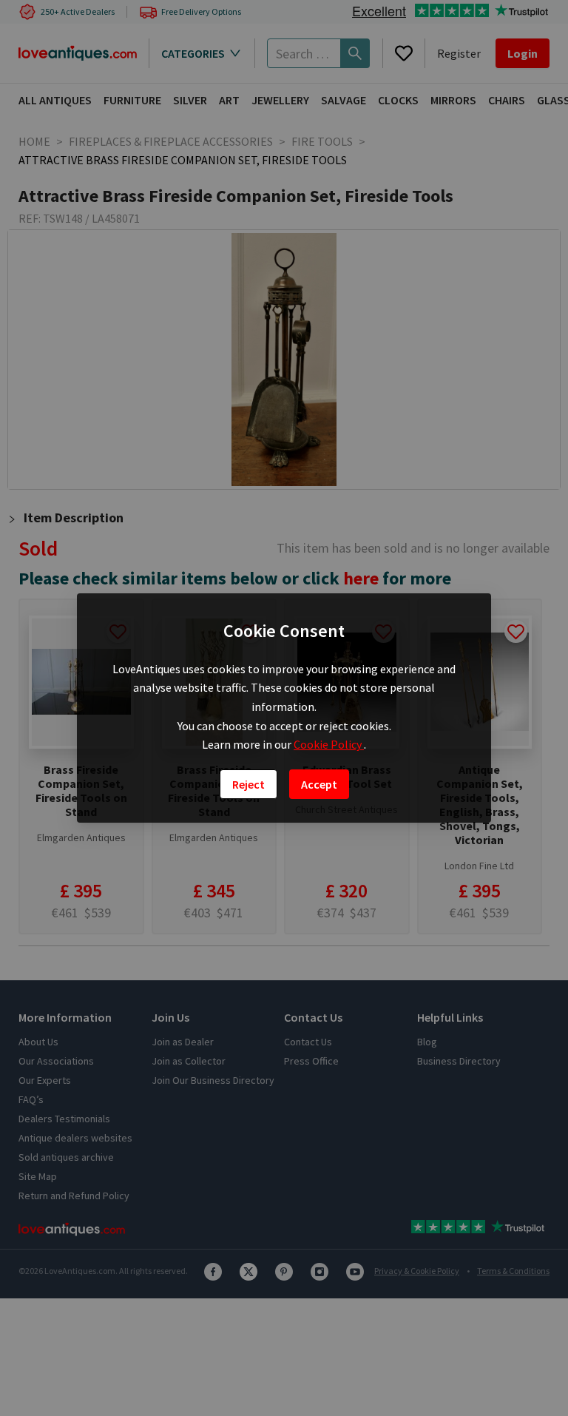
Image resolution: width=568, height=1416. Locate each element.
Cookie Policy (329, 744)
